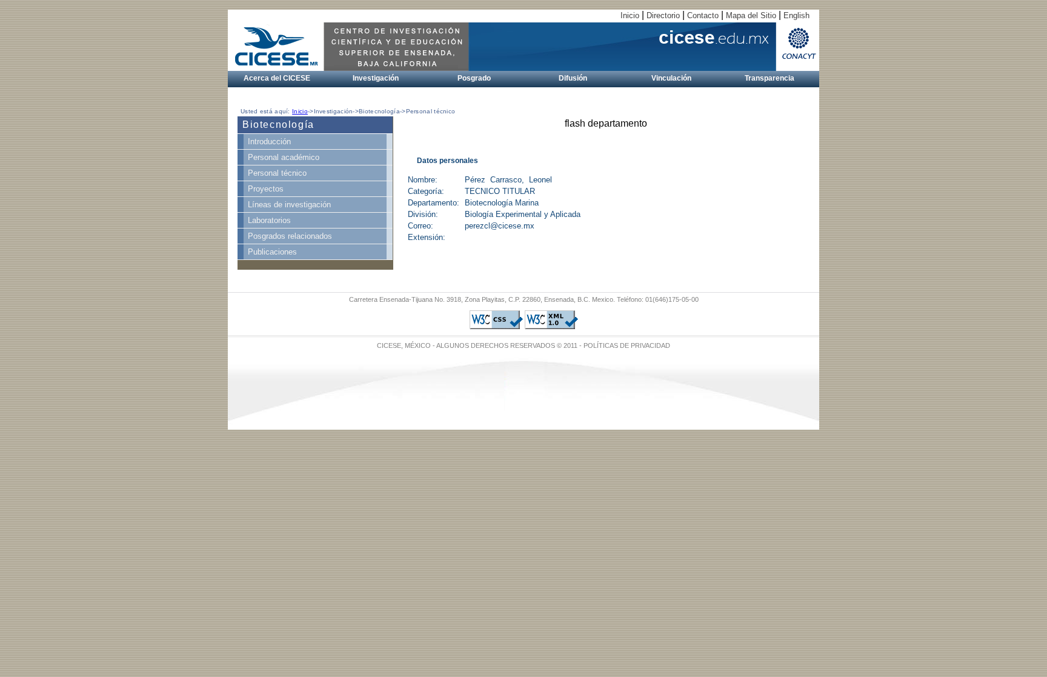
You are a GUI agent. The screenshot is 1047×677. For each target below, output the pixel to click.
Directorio (663, 15)
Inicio (629, 15)
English (796, 15)
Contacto (703, 15)
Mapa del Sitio (751, 15)
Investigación (376, 78)
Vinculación (671, 78)
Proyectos (266, 188)
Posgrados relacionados (290, 236)
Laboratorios (269, 220)
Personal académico (283, 157)
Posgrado (474, 78)
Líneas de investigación (289, 204)
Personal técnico (277, 173)
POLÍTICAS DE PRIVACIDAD (626, 345)
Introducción (269, 141)
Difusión (573, 78)
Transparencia (769, 78)
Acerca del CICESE (277, 78)
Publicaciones (272, 251)
